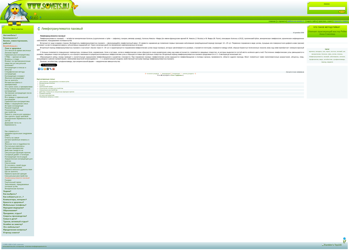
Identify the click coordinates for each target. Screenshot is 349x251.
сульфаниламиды (339, 59)
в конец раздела (188, 73)
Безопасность (10, 38)
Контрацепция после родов (16, 157)
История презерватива (46, 95)
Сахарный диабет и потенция (17, 155)
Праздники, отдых (12, 213)
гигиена (339, 54)
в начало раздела (153, 73)
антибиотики (328, 59)
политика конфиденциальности (35, 246)
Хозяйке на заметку (12, 224)
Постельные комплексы (14, 146)
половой (339, 51)
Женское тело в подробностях (17, 144)
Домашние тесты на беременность (13, 124)
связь (329, 54)
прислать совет (325, 21)
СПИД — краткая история (15, 57)
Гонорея (42, 85)
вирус (321, 59)
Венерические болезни (47, 83)
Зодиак (6, 191)
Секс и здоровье (176, 75)
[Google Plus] (53, 69)
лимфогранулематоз (316, 56)
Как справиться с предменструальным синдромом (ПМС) (18, 133)
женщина (319, 51)
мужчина (312, 51)
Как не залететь (11, 80)
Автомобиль (9, 35)
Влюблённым (9, 46)
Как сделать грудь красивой (16, 116)
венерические (316, 54)
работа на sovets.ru (296, 21)
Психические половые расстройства (51, 88)
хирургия (330, 62)
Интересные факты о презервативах (13, 83)
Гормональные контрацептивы (17, 55)
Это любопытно (11, 227)
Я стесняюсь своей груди (15, 165)
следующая (176, 73)
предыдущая (166, 73)
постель (333, 51)
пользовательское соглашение (13, 246)
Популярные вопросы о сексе (48, 97)
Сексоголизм (10, 163)
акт (344, 51)
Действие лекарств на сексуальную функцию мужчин (56, 92)
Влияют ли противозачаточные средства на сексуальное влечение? (17, 63)
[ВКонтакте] (39, 69)
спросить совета (341, 21)
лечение (342, 56)
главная (272, 21)
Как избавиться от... (13, 197)
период (323, 62)
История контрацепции (14, 106)
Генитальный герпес (46, 86)
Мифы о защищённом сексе (16, 104)
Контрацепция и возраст (15, 76)
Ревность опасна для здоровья (18, 114)
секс (324, 51)
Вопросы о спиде (12, 59)
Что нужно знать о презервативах (19, 87)
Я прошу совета (11, 232)
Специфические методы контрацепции (15, 73)
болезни (324, 54)
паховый (326, 56)
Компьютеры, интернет (14, 199)
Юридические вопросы (14, 230)
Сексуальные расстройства (48, 90)
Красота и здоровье (13, 202)
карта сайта (312, 21)
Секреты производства (14, 216)
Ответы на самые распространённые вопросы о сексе (17, 140)
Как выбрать (9, 194)
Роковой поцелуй (45, 93)
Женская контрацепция (14, 78)
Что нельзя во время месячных (18, 50)
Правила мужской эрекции (16, 174)
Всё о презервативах (13, 167)
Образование (9, 210)
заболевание (334, 56)
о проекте (281, 21)
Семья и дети (9, 219)
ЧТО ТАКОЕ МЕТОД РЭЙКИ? (326, 27)
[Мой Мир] (47, 69)
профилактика (314, 59)
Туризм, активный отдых (15, 221)
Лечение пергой (11, 53)
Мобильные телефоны (14, 205)
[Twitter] (42, 69)
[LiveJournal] (50, 69)
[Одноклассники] (44, 69)
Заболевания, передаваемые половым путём (54, 81)
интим (334, 54)
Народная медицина (13, 208)
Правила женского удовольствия (18, 169)
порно (328, 51)
